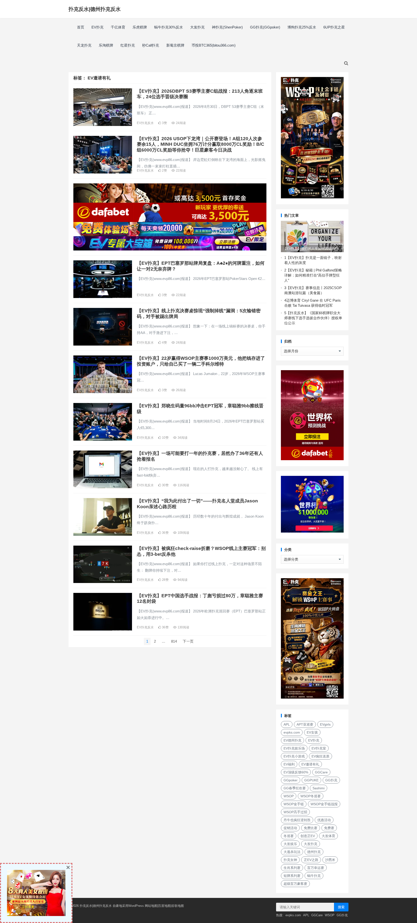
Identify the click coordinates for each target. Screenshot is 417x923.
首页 (80, 27)
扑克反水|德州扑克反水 (95, 9)
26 (180, 390)
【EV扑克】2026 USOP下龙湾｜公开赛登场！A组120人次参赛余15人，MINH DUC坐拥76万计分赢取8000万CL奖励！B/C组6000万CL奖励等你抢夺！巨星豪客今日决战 (200, 144)
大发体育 (328, 836)
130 (183, 627)
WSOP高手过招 (295, 812)
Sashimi (319, 788)
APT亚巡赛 (305, 724)
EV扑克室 (319, 748)
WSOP (289, 796)
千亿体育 (118, 27)
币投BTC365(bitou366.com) (214, 45)
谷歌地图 (177, 906)
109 (183, 532)
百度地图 (164, 906)
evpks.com (292, 732)
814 (174, 641)
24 (180, 123)
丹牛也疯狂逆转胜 (297, 820)
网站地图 (151, 906)
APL (287, 724)
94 (182, 580)
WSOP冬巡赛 (310, 796)
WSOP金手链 (294, 804)
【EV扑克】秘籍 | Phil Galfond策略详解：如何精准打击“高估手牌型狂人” (313, 275)
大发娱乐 (290, 844)
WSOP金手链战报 (324, 804)
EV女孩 (312, 732)
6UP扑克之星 (334, 27)
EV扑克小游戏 (294, 756)
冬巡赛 (289, 836)
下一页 (188, 641)
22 (180, 170)
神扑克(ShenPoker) (227, 27)
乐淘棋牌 (106, 45)
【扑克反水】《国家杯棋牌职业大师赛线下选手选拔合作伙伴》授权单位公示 (313, 318)
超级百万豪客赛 (295, 884)
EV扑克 (97, 27)
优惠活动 (324, 820)
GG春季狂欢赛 (295, 788)
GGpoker (291, 780)
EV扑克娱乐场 (294, 748)
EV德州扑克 (292, 740)
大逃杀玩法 (292, 852)
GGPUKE (311, 780)
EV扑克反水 (145, 123)
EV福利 (289, 764)
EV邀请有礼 (310, 764)
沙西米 (330, 860)
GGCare (321, 772)
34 (182, 437)
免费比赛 (310, 828)
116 (183, 485)
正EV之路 (311, 860)
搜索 (341, 907)
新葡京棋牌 (175, 45)
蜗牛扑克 (314, 876)
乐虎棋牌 (139, 27)
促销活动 (290, 828)
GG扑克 (331, 780)
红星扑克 (127, 45)
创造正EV (307, 836)
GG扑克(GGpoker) (265, 27)
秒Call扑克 (150, 45)
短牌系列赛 (292, 876)
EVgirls (325, 724)
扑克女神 (290, 860)
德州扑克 (314, 852)
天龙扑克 (84, 45)
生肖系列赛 (292, 868)
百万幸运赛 (315, 868)
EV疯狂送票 (320, 756)
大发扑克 (197, 27)
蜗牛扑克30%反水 (168, 27)
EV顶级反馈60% (296, 772)
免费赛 (329, 828)
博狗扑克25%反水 (301, 27)
